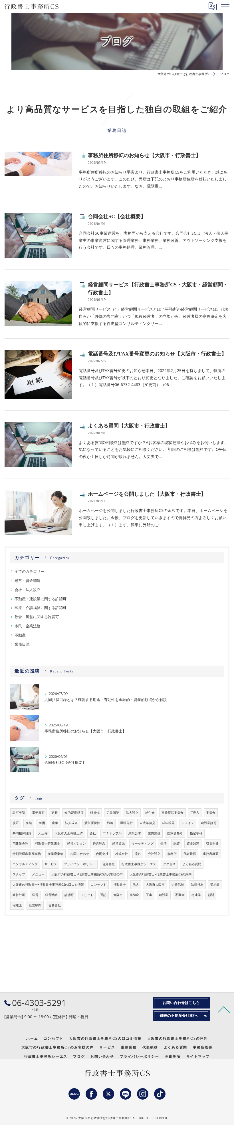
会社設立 (154, 854)
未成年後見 (147, 823)
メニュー (38, 874)
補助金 (134, 895)
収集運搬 (212, 843)
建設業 (163, 895)
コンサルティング (25, 864)
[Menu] (225, 6)
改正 (16, 823)
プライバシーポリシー (79, 864)
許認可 (69, 895)
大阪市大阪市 (155, 885)
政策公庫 (134, 833)
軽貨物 (95, 813)
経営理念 (99, 843)
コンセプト (98, 885)
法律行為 (197, 885)
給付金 (150, 813)
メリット (87, 895)
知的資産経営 (73, 813)
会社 (93, 833)
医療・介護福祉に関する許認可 (40, 607)
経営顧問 (35, 905)
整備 (42, 823)
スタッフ (19, 874)
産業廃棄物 (55, 854)
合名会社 (54, 905)
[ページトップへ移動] (224, 1009)
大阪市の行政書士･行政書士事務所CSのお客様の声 (87, 874)
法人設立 (132, 813)
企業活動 (178, 885)
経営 (35, 895)
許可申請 (19, 813)
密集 (55, 823)
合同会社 (102, 854)
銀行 (163, 843)
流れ (138, 854)
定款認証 (112, 813)
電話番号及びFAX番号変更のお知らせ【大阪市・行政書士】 (157, 354)
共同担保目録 (22, 833)
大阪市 (118, 895)
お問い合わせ (79, 854)
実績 (29, 823)
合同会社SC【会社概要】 (117, 216)
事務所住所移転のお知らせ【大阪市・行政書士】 (144, 155)
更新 (54, 813)
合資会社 (108, 864)
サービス (51, 864)
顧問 (211, 895)
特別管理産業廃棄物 (27, 854)
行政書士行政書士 (47, 843)
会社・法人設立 (28, 589)
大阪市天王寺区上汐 (69, 833)
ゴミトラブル (112, 833)
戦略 (110, 823)
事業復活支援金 (172, 813)
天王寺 (43, 833)
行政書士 (119, 885)
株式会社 (121, 854)
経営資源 (118, 843)
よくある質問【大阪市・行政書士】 (129, 426)
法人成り (71, 823)
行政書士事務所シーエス (139, 864)
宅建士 (17, 905)
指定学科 (196, 833)
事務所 (172, 854)
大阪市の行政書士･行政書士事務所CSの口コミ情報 (48, 885)
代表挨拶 (189, 854)
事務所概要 (211, 854)
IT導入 (194, 813)
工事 (149, 895)
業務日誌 (22, 644)
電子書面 (38, 813)
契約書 (215, 885)
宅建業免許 (20, 843)
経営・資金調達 (28, 580)
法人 (136, 885)
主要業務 (154, 833)
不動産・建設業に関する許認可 (40, 598)
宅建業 (196, 895)
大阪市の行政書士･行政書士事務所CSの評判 (160, 874)
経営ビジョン (76, 843)
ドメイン (187, 823)
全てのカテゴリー (29, 571)
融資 (177, 843)
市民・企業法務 (28, 625)
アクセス (169, 864)
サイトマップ (198, 1056)
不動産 (20, 635)
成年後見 (168, 823)
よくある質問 (191, 864)
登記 (103, 895)
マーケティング (143, 843)
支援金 (210, 813)
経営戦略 (51, 895)
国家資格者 (175, 833)
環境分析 (126, 823)
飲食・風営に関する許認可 (37, 616)
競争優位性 (92, 823)
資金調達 (193, 843)
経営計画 (19, 895)
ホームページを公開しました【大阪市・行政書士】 (147, 494)
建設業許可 (209, 823)
